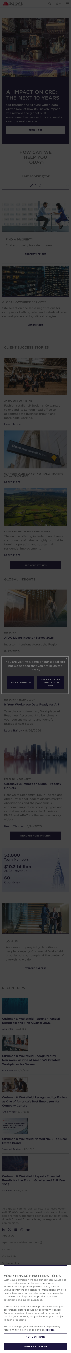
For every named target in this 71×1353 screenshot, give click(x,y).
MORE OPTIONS (35, 1336)
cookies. (50, 1329)
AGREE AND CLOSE (36, 1346)
